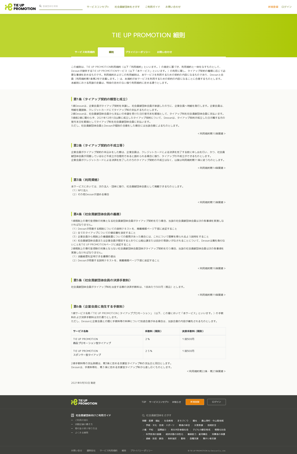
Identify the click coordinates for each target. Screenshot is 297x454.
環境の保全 (184, 425)
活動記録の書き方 (83, 424)
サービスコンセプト (98, 7)
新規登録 (273, 7)
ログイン (287, 7)
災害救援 (198, 425)
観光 (195, 420)
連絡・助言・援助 (155, 438)
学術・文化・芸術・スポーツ (160, 425)
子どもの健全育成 (201, 429)
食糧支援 (194, 438)
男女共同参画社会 (179, 429)
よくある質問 (81, 432)
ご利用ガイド (152, 7)
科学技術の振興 (153, 434)
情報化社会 (220, 429)
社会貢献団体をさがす (127, 7)
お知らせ (176, 401)
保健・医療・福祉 (151, 420)
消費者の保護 (218, 434)
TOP (144, 401)
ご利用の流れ (81, 420)
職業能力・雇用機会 (198, 434)
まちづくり (182, 420)
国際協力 (162, 429)
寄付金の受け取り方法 (85, 428)
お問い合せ (76, 450)
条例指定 (172, 438)
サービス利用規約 (85, 52)
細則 (111, 52)
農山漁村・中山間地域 (212, 420)
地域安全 (211, 425)
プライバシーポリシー (138, 52)
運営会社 (91, 450)
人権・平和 (147, 429)
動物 (183, 438)
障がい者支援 (209, 438)
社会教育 (168, 420)
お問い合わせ (173, 7)
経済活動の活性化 (174, 434)
